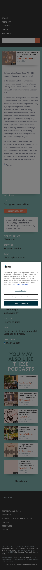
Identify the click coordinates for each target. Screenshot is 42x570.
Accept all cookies (21, 303)
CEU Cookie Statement (20, 284)
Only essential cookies (21, 297)
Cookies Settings (21, 291)
